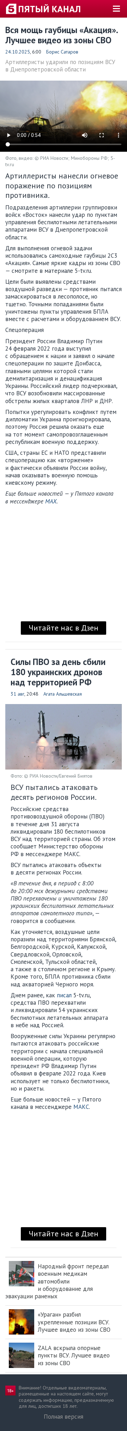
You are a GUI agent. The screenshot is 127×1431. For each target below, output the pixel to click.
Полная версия (63, 1416)
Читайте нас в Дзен (63, 628)
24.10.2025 (17, 52)
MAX (50, 501)
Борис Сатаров (62, 52)
